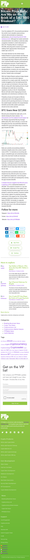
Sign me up (15, 403)
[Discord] (14, 432)
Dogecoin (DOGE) (23, 350)
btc (20, 341)
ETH (12, 352)
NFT (9, 354)
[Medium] (22, 432)
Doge (13, 350)
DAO (5, 350)
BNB (18, 341)
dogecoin (17, 350)
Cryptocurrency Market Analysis (14, 329)
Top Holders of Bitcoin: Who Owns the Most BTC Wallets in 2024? (18, 268)
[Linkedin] (10, 432)
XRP (27, 358)
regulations (3, 356)
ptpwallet (26, 354)
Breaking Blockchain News (12, 323)
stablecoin (3, 358)
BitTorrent (15, 341)
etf (8, 352)
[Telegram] (6, 432)
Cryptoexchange (5, 348)
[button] (22, 3)
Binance (5, 341)
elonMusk (3, 352)
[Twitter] (2, 432)
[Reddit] (18, 432)
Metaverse (4, 354)
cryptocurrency (18, 344)
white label (23, 358)
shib (15, 356)
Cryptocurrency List (10, 327)
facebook (26, 352)
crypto (7, 344)
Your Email (6, 389)
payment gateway (15, 354)
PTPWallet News (9, 331)
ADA (2, 341)
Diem (10, 350)
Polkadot (21, 354)
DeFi (7, 350)
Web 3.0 (18, 358)
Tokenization (12, 358)
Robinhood (8, 356)
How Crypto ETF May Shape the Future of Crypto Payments (19, 297)
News (4, 495)
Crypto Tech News (9, 325)
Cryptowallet (17, 347)
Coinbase (3, 344)
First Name (5, 384)
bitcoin (10, 341)
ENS (6, 352)
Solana (25, 356)
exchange (22, 352)
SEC (12, 356)
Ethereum (16, 352)
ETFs (10, 352)
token (7, 358)
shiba (17, 356)
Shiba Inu (21, 356)
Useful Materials (9, 333)
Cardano (23, 341)
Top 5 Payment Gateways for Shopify (18, 283)
